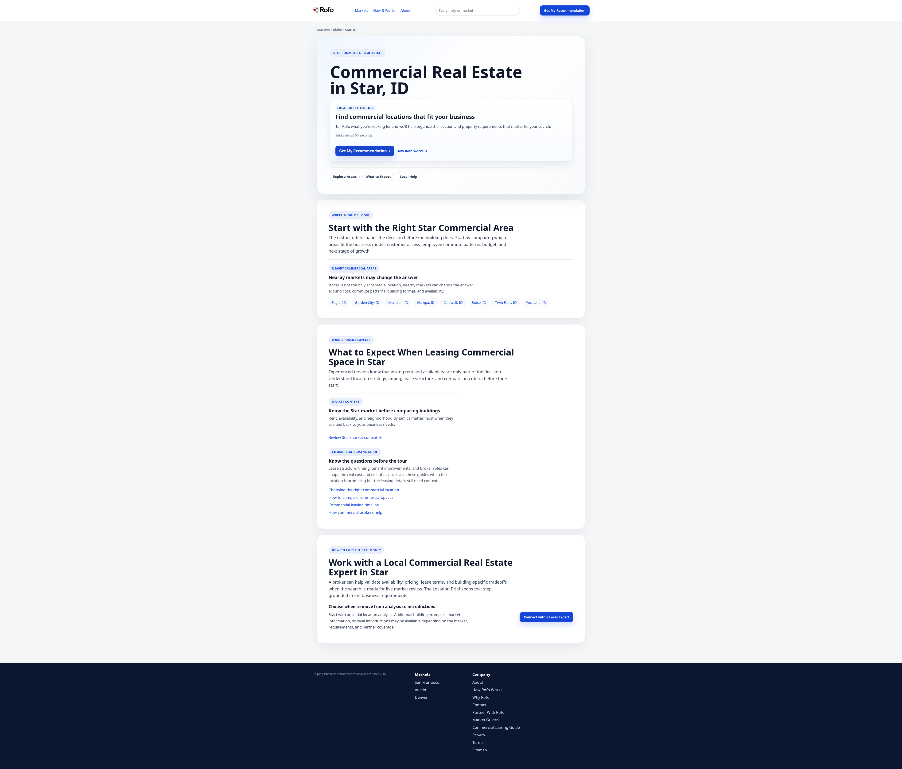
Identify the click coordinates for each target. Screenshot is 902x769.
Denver (421, 697)
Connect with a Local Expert (546, 617)
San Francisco (427, 682)
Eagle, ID (339, 302)
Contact (479, 704)
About (405, 10)
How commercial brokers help (355, 512)
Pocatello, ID (536, 302)
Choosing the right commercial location (364, 489)
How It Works (384, 10)
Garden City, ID (367, 302)
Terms (477, 742)
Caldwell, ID (453, 302)
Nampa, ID (426, 302)
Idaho (337, 29)
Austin (420, 689)
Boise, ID (479, 302)
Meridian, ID (398, 302)
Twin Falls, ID (506, 302)
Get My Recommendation (564, 10)
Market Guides (485, 719)
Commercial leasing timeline (354, 504)
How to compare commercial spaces (361, 497)
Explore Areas (345, 176)
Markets (361, 10)
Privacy (478, 735)
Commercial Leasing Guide (496, 727)
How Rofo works (412, 151)
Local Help (408, 176)
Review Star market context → (355, 437)
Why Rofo (481, 697)
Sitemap (479, 750)
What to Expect (378, 176)
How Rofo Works (487, 689)
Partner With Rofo (488, 712)
